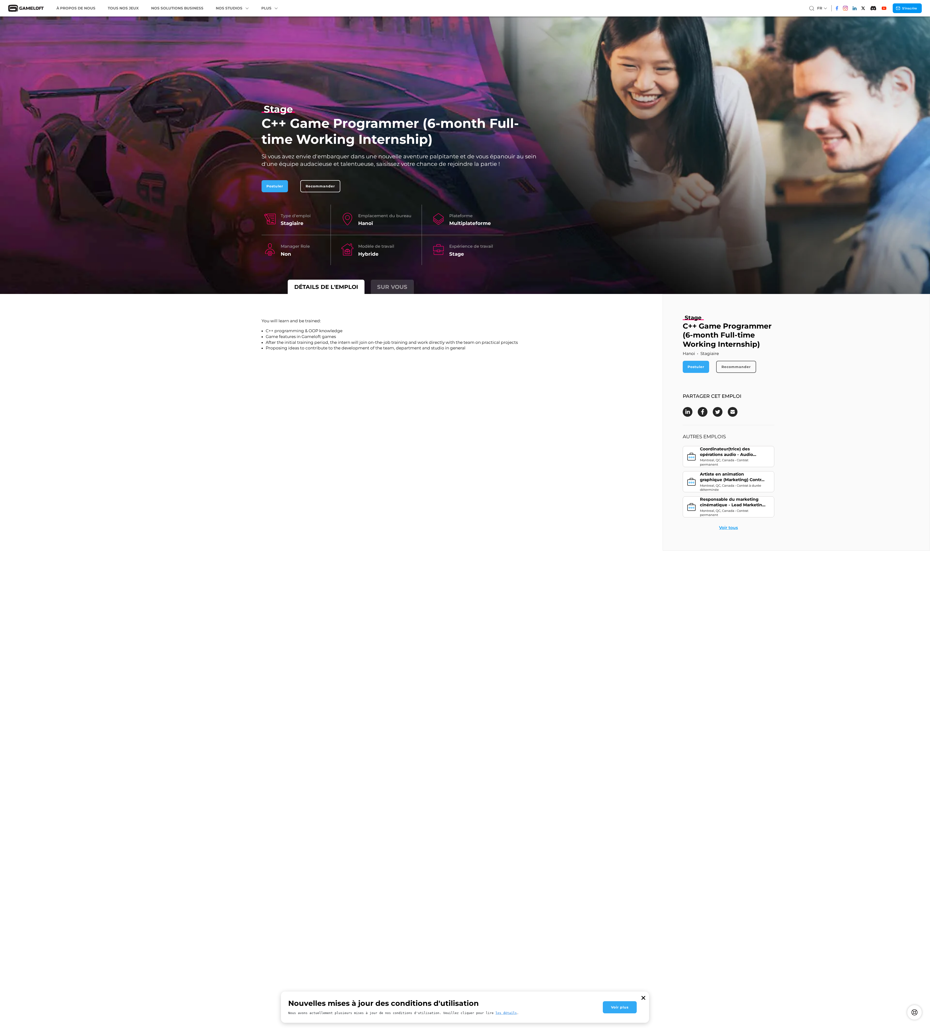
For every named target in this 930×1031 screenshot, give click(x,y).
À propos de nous (75, 8)
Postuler (274, 186)
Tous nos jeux (123, 8)
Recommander (320, 186)
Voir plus (619, 1007)
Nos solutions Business (177, 8)
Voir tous (728, 527)
